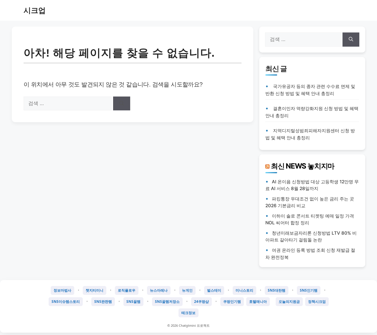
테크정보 (188, 312)
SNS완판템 (103, 301)
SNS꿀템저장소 (167, 301)
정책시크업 (317, 301)
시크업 (35, 10)
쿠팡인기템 (232, 301)
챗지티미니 (94, 290)
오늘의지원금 (289, 301)
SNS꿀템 (133, 301)
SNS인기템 (309, 290)
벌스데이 (214, 290)
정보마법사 (62, 290)
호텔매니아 (258, 301)
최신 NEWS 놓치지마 (302, 165)
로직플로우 (126, 290)
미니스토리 (244, 290)
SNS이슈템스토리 (66, 301)
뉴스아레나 (159, 290)
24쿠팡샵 (201, 301)
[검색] (121, 104)
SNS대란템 (276, 290)
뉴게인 (187, 290)
